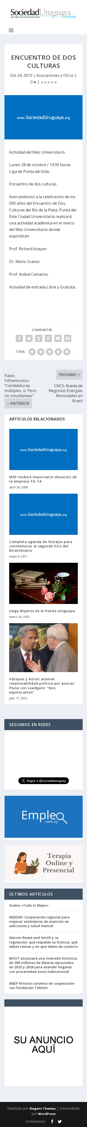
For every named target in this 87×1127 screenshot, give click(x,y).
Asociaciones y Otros (55, 75)
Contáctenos (35, 1121)
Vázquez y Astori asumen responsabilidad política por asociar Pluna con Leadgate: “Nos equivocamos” (41, 686)
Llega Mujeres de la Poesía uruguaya (42, 611)
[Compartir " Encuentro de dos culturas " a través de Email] (58, 338)
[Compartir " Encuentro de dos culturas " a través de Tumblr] (39, 338)
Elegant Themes (42, 1108)
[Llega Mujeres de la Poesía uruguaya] (43, 583)
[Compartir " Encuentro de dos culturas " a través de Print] (67, 338)
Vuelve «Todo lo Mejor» (29, 905)
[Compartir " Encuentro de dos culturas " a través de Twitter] (29, 338)
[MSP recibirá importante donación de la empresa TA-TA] (43, 449)
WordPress (47, 1114)
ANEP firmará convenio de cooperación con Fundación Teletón (41, 985)
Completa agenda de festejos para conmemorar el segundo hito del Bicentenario (40, 546)
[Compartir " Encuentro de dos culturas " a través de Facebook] (19, 338)
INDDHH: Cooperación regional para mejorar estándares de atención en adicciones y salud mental (39, 921)
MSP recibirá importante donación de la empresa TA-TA (43, 479)
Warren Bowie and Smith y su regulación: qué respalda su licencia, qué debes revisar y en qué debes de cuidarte (43, 942)
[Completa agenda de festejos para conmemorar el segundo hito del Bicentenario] (43, 514)
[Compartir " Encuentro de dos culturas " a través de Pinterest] (48, 338)
